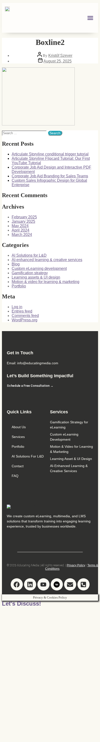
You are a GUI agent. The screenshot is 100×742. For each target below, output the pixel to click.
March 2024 (22, 235)
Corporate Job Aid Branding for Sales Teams (50, 176)
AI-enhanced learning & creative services (47, 260)
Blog (16, 264)
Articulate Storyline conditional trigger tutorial (50, 154)
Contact (18, 466)
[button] (90, 17)
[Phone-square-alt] (83, 584)
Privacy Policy (76, 565)
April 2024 (20, 230)
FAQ (15, 476)
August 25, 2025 (57, 61)
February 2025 (24, 217)
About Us (19, 427)
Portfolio (19, 286)
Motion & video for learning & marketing (45, 282)
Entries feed (22, 311)
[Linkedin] (30, 584)
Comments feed (25, 316)
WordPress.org (24, 320)
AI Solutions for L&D (29, 255)
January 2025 (23, 221)
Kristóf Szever (60, 55)
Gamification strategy (30, 273)
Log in (17, 307)
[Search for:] (25, 133)
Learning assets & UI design (36, 277)
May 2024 (20, 226)
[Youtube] (43, 584)
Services (18, 437)
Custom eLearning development (39, 268)
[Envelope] (70, 584)
